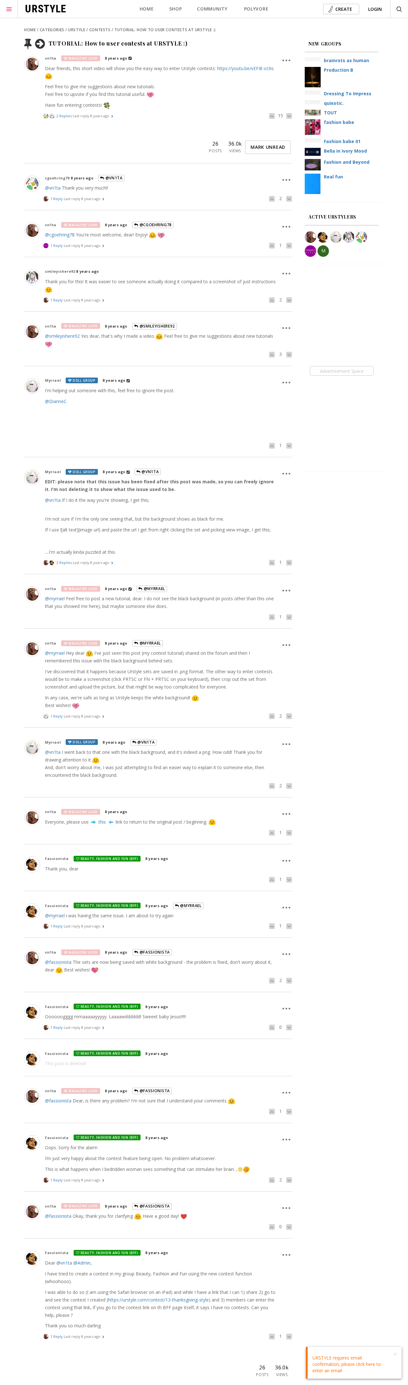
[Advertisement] (342, 370)
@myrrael (55, 598)
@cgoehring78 (155, 224)
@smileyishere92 (156, 326)
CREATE (343, 9)
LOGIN (375, 9)
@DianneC (56, 401)
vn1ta (50, 58)
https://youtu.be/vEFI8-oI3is (245, 68)
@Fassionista (154, 952)
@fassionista (58, 962)
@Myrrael (153, 588)
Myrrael (53, 380)
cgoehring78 (57, 178)
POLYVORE (256, 9)
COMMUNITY (212, 9)
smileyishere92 (60, 271)
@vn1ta (113, 178)
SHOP (175, 9)
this (102, 822)
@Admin (82, 1263)
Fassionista (57, 858)
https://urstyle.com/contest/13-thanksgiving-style (158, 1300)
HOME (147, 9)
